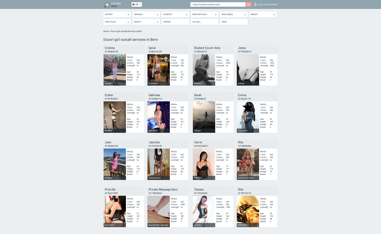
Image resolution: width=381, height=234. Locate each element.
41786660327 (200, 51)
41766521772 (244, 99)
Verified (167, 22)
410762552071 (201, 146)
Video (224, 22)
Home (106, 31)
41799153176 (244, 193)
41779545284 (200, 193)
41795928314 (244, 51)
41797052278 (155, 146)
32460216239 (155, 51)
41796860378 (111, 51)
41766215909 (111, 193)
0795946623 (200, 99)
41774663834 (155, 193)
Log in (268, 4)
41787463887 (111, 99)
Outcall (196, 22)
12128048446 (244, 146)
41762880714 (155, 99)
